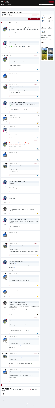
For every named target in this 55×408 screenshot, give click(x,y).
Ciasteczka (32, 405)
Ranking (30, 6)
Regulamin (13, 6)
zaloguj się (29, 389)
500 (5, 80)
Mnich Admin (8, 14)
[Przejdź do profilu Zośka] (49, 18)
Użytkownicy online (24, 6)
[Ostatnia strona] (12, 22)
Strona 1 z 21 (15, 22)
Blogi (5, 6)
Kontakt (29, 405)
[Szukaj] (53, 4)
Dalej (10, 22)
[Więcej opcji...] (38, 25)
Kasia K (4, 73)
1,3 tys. (5, 213)
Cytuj (12, 36)
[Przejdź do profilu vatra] (5, 43)
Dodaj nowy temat (24, 18)
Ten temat (50, 4)
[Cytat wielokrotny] (9, 36)
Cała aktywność (8, 4)
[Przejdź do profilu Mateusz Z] (5, 209)
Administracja (18, 6)
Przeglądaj (3, 4)
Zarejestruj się (51, 1)
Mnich (20, 42)
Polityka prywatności (24, 405)
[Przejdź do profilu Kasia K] (5, 76)
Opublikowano (13, 25)
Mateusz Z (21, 86)
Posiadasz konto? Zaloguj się (42, 1)
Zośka (51, 17)
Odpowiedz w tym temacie (34, 18)
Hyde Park (10, 15)
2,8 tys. (5, 33)
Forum (2, 6)
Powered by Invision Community (27, 406)
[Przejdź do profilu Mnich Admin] (2, 15)
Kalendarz (8, 6)
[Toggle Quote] (10, 42)
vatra (5, 39)
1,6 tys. (5, 47)
